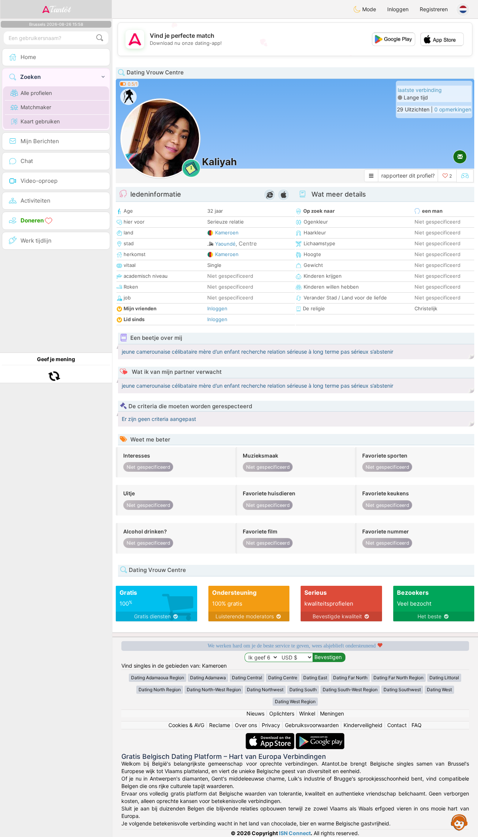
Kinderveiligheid (363, 725)
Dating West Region (295, 701)
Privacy (271, 725)
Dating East (315, 677)
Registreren (434, 9)
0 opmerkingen (452, 109)
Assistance (459, 822)
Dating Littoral (444, 677)
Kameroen (227, 233)
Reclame (219, 725)
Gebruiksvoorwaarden (312, 725)
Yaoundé (225, 244)
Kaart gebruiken (40, 121)
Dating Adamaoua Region (157, 677)
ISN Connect (295, 833)
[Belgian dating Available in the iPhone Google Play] (320, 736)
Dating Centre (282, 677)
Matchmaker (36, 107)
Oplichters (281, 713)
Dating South (303, 689)
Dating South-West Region (350, 689)
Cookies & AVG (186, 725)
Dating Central (247, 677)
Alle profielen (36, 93)
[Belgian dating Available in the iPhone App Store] (271, 736)
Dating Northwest (265, 689)
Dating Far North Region (398, 677)
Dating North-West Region (214, 689)
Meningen (332, 713)
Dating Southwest (402, 689)
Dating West (439, 689)
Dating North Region (160, 689)
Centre (248, 243)
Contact (397, 725)
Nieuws (255, 713)
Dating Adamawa (208, 677)
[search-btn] (99, 37)
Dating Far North (350, 677)
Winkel (307, 713)
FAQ (417, 725)
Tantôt (60, 9)
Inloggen (398, 9)
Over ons (246, 725)
